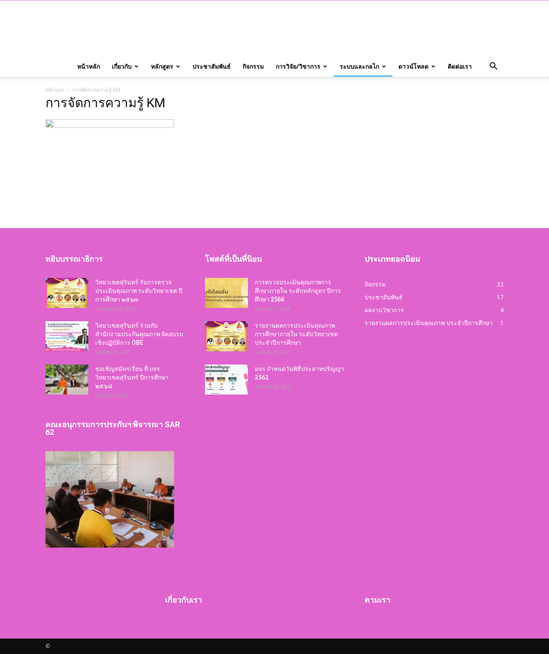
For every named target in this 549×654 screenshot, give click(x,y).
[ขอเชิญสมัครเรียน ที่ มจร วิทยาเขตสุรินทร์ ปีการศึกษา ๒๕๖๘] (66, 380)
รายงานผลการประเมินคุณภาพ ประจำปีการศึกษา (429, 323)
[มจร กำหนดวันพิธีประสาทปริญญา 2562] (226, 380)
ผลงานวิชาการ (384, 310)
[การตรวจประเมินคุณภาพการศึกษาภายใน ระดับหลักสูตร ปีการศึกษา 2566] (226, 293)
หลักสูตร (162, 66)
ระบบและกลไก (359, 66)
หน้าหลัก (88, 66)
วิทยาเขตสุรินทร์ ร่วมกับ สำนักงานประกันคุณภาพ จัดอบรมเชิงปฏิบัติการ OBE (139, 334)
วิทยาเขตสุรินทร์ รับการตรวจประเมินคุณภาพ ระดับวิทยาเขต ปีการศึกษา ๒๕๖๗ (138, 291)
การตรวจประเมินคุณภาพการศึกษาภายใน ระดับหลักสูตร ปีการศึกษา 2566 (298, 291)
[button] (493, 66)
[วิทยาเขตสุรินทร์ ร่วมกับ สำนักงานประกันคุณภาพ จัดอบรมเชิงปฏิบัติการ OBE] (66, 336)
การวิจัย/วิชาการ (298, 66)
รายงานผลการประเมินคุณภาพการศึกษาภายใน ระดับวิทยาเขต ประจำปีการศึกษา (296, 334)
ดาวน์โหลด (413, 66)
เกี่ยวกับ (122, 66)
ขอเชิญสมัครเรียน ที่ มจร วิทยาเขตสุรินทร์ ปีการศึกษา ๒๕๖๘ (132, 377)
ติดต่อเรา (460, 66)
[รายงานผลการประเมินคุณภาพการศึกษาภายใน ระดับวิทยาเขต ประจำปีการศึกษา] (226, 336)
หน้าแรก (54, 89)
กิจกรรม (253, 66)
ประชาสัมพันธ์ (212, 66)
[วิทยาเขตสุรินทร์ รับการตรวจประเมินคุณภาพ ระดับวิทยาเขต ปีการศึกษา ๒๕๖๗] (66, 293)
